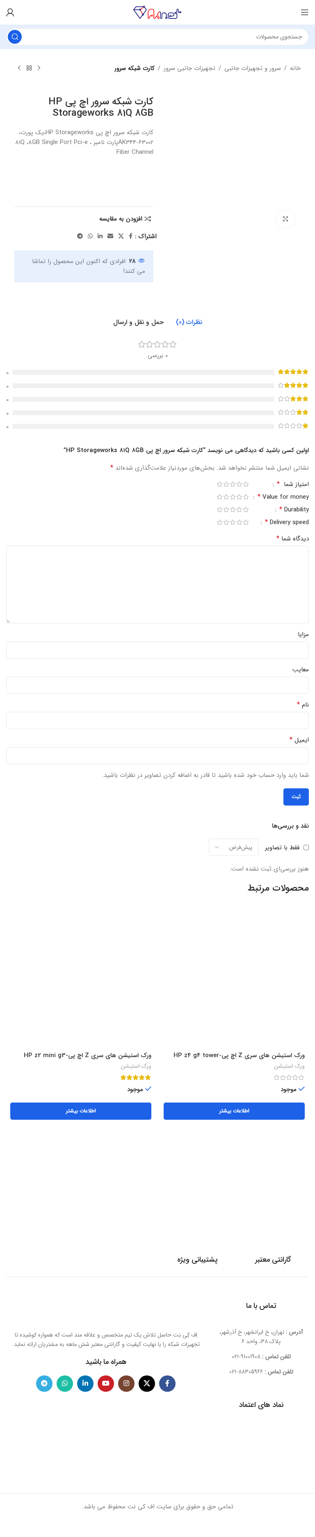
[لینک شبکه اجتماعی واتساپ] (90, 236)
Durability (294, 510)
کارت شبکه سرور (134, 68)
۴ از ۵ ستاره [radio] (226, 484)
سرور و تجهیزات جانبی (252, 68)
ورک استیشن (289, 1066)
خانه (295, 68)
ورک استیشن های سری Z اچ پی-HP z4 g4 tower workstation (239, 1060)
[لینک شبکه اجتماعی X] (121, 236)
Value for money (283, 498)
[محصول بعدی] (19, 68)
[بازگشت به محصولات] (29, 68)
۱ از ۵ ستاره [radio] (245, 484)
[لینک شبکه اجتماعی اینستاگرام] (126, 1383)
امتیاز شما (293, 485)
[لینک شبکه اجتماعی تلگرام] (80, 236)
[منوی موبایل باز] (305, 12)
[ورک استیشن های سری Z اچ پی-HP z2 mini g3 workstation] (80, 977)
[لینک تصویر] (106, 1308)
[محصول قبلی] (39, 68)
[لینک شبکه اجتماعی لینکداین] (100, 236)
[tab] (189, 322)
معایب (300, 670)
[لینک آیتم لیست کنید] (261, 1356)
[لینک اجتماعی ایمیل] (110, 236)
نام (303, 705)
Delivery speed (287, 523)
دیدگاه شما (292, 539)
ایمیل (299, 740)
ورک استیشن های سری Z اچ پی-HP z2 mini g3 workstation (87, 1060)
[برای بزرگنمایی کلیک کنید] (285, 219)
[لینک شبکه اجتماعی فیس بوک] (130, 236)
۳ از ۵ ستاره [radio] (232, 484)
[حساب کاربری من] (10, 12)
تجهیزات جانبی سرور (189, 68)
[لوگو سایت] (157, 12)
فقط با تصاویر (282, 847)
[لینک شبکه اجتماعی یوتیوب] (106, 1383)
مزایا (303, 634)
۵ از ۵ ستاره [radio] (219, 484)
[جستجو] (15, 37)
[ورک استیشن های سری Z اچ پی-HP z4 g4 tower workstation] (234, 977)
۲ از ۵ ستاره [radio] (239, 484)
